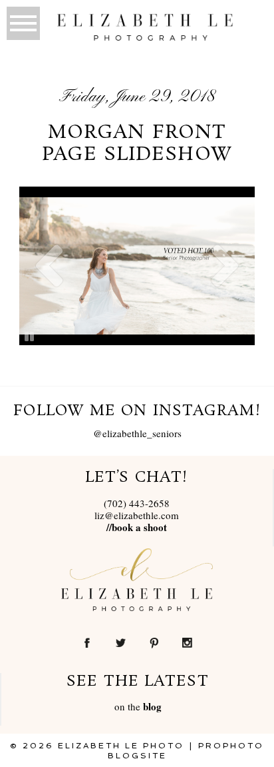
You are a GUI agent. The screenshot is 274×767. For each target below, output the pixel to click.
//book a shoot (136, 527)
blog (152, 706)
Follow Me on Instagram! (136, 410)
